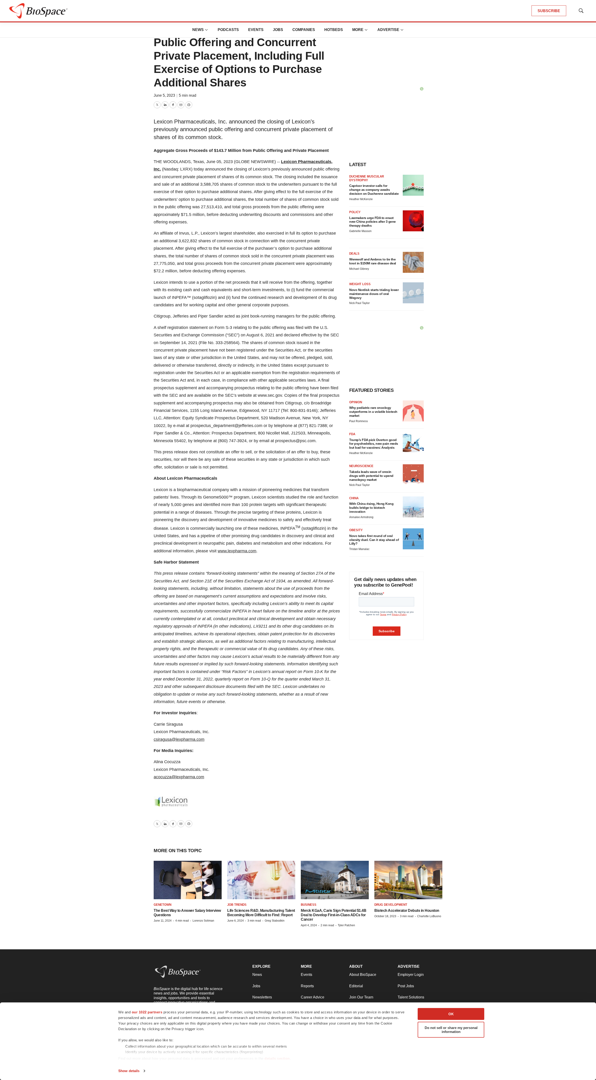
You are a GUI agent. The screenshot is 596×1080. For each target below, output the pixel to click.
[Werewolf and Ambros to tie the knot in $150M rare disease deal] (413, 262)
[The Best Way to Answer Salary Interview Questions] (188, 880)
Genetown (162, 904)
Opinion (355, 402)
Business (308, 904)
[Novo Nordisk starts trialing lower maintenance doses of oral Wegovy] (413, 292)
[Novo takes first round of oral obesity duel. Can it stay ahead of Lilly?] (413, 538)
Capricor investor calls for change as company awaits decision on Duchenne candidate (374, 189)
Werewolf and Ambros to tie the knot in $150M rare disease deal (372, 261)
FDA (352, 434)
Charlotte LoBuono (429, 916)
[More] (206, 30)
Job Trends (237, 904)
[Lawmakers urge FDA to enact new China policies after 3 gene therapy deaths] (413, 220)
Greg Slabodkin (274, 920)
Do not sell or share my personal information (451, 1030)
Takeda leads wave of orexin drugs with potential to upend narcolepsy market (371, 476)
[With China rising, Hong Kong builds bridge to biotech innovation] (413, 506)
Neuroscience (361, 466)
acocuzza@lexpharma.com (179, 777)
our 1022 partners (147, 1012)
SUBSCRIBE (549, 11)
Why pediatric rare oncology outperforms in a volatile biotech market (373, 411)
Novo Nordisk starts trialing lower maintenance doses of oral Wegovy (374, 294)
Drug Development (390, 904)
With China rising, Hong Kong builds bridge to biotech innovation (371, 507)
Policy (355, 212)
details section (277, 1058)
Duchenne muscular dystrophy (366, 178)
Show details (128, 1071)
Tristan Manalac (359, 549)
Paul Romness (358, 421)
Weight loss (360, 284)
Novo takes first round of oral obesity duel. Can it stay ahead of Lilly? (374, 540)
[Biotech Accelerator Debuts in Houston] (408, 880)
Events (256, 30)
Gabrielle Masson (360, 231)
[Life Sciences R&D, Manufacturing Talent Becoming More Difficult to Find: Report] (261, 880)
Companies (303, 30)
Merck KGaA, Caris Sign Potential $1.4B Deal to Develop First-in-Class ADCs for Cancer (333, 915)
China (354, 498)
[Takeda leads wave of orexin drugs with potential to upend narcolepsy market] (413, 474)
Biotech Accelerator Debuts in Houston (406, 911)
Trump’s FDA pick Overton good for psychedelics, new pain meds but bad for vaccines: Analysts (373, 444)
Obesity (356, 530)
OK (451, 1014)
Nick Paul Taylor (359, 303)
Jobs (278, 30)
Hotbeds (333, 30)
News (198, 30)
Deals (354, 253)
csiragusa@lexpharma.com (179, 739)
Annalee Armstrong (361, 517)
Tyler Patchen (346, 925)
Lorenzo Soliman (203, 920)
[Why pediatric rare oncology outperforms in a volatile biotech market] (413, 410)
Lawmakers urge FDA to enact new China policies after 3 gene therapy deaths (372, 222)
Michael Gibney (359, 268)
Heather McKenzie (361, 199)
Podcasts (228, 30)
